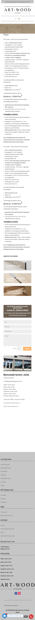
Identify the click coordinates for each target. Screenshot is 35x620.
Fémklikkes (4, 471)
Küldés (27, 349)
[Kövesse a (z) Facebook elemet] (16, 593)
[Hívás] (31, 616)
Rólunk (3, 525)
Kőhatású (3, 482)
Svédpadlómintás (6, 468)
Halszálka (3, 475)
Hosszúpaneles (5, 464)
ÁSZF (2, 532)
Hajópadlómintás (6, 478)
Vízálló (3, 485)
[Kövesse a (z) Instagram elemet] (19, 593)
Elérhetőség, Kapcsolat (7, 529)
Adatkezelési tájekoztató (8, 536)
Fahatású (3, 495)
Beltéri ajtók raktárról (7, 515)
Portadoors (4, 512)
